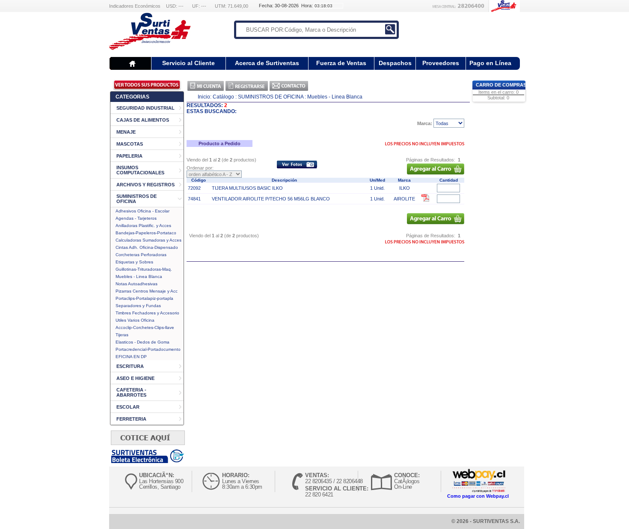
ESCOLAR (127, 406)
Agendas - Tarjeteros (136, 218)
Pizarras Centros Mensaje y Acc (147, 291)
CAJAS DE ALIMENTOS (142, 120)
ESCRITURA (130, 366)
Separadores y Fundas (138, 305)
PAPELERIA (129, 155)
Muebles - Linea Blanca (139, 276)
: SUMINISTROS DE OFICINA (269, 97)
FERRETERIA (131, 418)
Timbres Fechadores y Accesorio (147, 313)
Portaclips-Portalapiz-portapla (144, 298)
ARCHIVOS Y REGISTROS (145, 184)
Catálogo (223, 97)
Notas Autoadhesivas (136, 283)
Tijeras (122, 334)
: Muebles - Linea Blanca (333, 97)
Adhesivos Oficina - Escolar (142, 211)
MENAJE (126, 131)
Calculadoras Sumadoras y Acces (148, 240)
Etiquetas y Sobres (134, 262)
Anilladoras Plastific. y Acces (143, 225)
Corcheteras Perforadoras (141, 254)
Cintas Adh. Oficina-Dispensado (147, 247)
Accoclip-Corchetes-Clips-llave (145, 327)
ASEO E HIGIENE (135, 378)
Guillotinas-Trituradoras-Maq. (144, 269)
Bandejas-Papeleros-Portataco (146, 232)
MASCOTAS (129, 143)
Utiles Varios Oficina (135, 320)
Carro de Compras (501, 84)
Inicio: (204, 97)
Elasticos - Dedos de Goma (142, 342)
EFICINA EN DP (131, 356)
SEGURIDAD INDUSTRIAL (145, 108)
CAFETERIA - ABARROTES (131, 392)
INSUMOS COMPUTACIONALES (140, 170)
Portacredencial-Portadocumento (148, 349)
